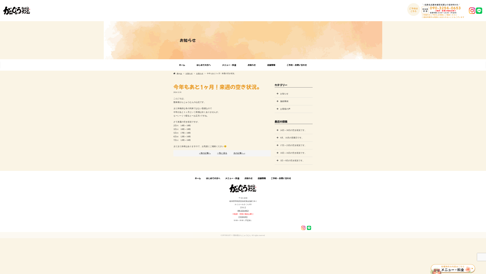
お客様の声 (285, 109)
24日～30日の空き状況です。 (293, 130)
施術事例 (284, 101)
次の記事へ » (239, 153)
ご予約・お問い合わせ (297, 64)
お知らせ (252, 64)
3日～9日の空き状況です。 (292, 160)
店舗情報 (271, 64)
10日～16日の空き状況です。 (293, 153)
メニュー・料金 (229, 64)
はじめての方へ (204, 64)
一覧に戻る (222, 153)
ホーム (182, 64)
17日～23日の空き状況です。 (293, 145)
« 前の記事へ (205, 153)
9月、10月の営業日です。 (291, 138)
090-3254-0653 (243, 211)
